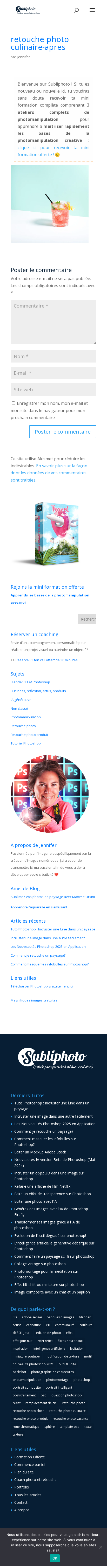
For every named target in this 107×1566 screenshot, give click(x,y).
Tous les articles (28, 1494)
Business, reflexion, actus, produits (38, 690)
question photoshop (66, 1395)
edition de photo (48, 1333)
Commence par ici (29, 1464)
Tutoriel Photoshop (26, 743)
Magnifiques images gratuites (34, 1000)
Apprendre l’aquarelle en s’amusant (39, 907)
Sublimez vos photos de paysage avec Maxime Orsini (53, 896)
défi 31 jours (22, 1333)
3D (15, 1317)
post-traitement (24, 1395)
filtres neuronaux (70, 1341)
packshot (19, 1372)
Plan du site (24, 1472)
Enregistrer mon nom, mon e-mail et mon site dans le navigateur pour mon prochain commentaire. (49, 410)
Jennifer (23, 56)
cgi (48, 1325)
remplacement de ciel (41, 1403)
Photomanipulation (26, 717)
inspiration (21, 1348)
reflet (17, 1403)
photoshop (81, 1379)
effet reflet (45, 1341)
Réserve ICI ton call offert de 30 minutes (47, 660)
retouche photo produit (30, 1418)
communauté (65, 1325)
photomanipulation (27, 1379)
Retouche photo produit (29, 734)
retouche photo (73, 1403)
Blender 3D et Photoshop (30, 682)
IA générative (21, 699)
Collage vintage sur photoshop (40, 1263)
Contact (21, 1502)
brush (17, 1325)
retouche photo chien (28, 1411)
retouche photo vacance (71, 1418)
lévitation (77, 1348)
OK (54, 1558)
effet (69, 1333)
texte (88, 1426)
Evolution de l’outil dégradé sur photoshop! (50, 1235)
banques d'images (60, 1317)
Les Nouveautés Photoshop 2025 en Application (48, 946)
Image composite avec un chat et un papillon (52, 1292)
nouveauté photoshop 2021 (33, 1364)
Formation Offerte (29, 1456)
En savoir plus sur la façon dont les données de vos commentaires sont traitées (49, 473)
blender (85, 1317)
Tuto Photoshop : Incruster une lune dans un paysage (53, 929)
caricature (33, 1325)
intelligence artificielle (49, 1348)
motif (88, 1356)
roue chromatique (26, 1426)
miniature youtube (26, 1356)
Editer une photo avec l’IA (35, 1201)
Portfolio (21, 1487)
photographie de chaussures (52, 1372)
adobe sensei (32, 1317)
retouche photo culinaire (67, 1411)
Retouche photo (23, 725)
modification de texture (62, 1356)
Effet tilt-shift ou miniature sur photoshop (49, 1284)
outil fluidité (67, 1364)
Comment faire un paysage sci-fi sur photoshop (54, 1256)
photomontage (57, 1379)
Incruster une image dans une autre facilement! (48, 938)
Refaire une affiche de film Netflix (42, 1186)
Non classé (19, 708)
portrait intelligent (59, 1387)
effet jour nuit (22, 1341)
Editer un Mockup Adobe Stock (40, 1152)
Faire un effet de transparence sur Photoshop (52, 1193)
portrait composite (27, 1387)
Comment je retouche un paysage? (38, 955)
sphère (49, 1426)
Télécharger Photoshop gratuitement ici (42, 986)
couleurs (85, 1325)
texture (18, 1434)
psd (43, 1395)
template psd (69, 1426)
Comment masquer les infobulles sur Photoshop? (50, 964)
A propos (22, 1509)
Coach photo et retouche (35, 1479)
